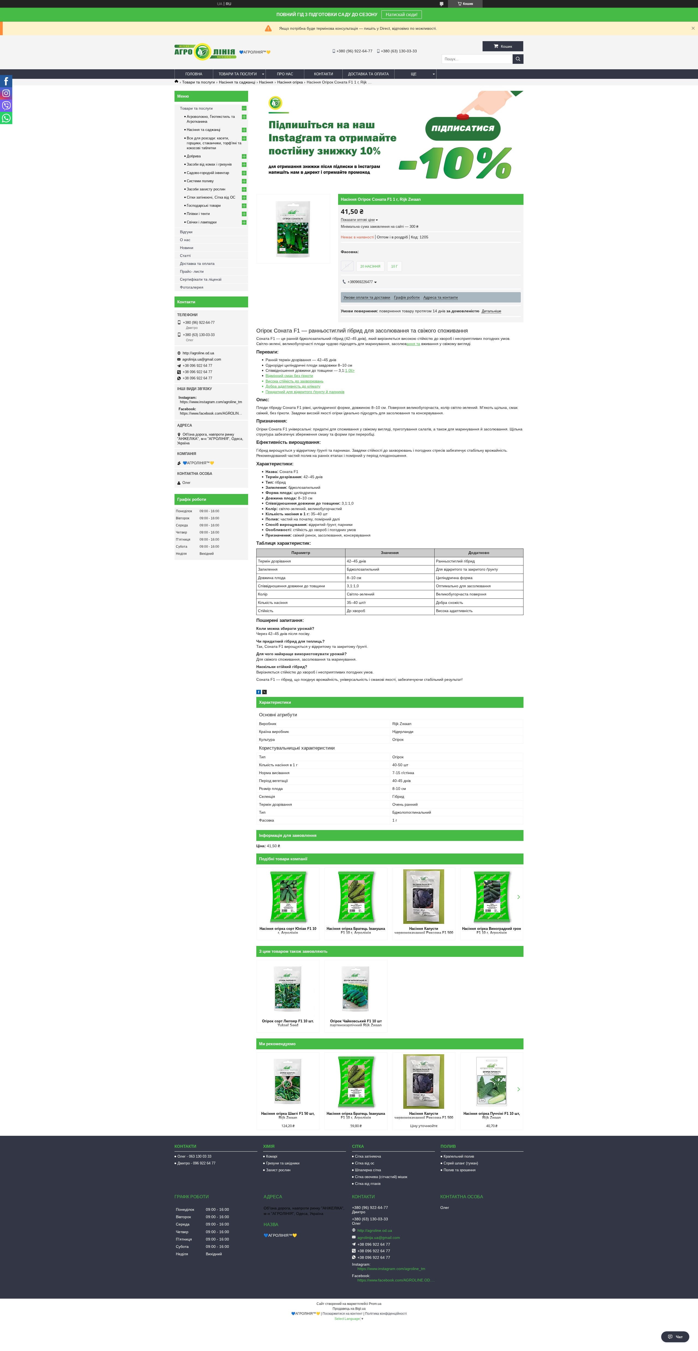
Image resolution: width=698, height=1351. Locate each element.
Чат (679, 1337)
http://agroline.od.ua (198, 353)
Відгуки (186, 232)
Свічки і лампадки (201, 222)
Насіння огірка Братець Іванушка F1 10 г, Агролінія (356, 931)
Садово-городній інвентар (208, 173)
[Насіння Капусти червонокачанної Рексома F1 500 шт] (423, 896)
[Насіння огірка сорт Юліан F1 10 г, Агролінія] (288, 896)
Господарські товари (204, 205)
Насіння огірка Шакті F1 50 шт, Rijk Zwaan (288, 1116)
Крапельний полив (459, 1156)
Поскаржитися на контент (343, 1314)
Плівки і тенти (198, 214)
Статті (185, 255)
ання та (413, 344)
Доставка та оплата (368, 74)
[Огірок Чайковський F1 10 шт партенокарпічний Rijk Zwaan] (356, 989)
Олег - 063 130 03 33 (194, 1156)
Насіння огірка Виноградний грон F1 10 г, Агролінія (491, 931)
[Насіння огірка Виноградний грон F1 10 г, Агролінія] (491, 896)
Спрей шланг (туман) (461, 1163)
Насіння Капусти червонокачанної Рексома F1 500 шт (424, 931)
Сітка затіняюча (368, 1156)
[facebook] (258, 693)
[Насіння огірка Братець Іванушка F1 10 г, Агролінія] (356, 896)
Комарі (271, 1156)
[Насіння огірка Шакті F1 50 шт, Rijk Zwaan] (288, 1081)
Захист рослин (278, 1170)
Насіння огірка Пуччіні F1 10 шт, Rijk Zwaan (492, 1116)
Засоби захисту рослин (206, 189)
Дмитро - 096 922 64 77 (196, 1163)
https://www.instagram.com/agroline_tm (211, 402)
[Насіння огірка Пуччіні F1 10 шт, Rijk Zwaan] (491, 1081)
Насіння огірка (290, 82)
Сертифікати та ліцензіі (200, 279)
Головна (193, 74)
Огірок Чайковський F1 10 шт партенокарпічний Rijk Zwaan (356, 1023)
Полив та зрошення (460, 1170)
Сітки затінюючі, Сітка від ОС (211, 197)
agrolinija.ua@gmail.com (201, 359)
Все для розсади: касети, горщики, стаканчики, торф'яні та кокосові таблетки (214, 143)
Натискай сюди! (401, 14)
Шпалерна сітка (368, 1170)
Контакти (323, 74)
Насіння (266, 82)
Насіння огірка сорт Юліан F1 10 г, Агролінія (288, 931)
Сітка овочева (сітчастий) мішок (381, 1177)
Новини (186, 247)
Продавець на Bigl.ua (349, 1309)
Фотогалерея (191, 287)
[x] (264, 693)
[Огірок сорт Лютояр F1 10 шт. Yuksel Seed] (288, 989)
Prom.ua (375, 1304)
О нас (185, 240)
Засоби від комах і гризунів (209, 164)
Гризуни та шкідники (282, 1163)
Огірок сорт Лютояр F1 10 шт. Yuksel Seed (288, 1023)
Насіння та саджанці (237, 82)
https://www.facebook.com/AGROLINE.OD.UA (212, 413)
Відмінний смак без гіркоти (289, 375)
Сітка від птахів (368, 1184)
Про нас (285, 74)
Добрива (194, 156)
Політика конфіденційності (386, 1314)
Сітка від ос (364, 1163)
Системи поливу (200, 181)
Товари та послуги (238, 74)
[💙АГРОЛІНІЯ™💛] (205, 59)
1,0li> (349, 370)
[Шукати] (518, 59)
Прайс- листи (192, 271)
